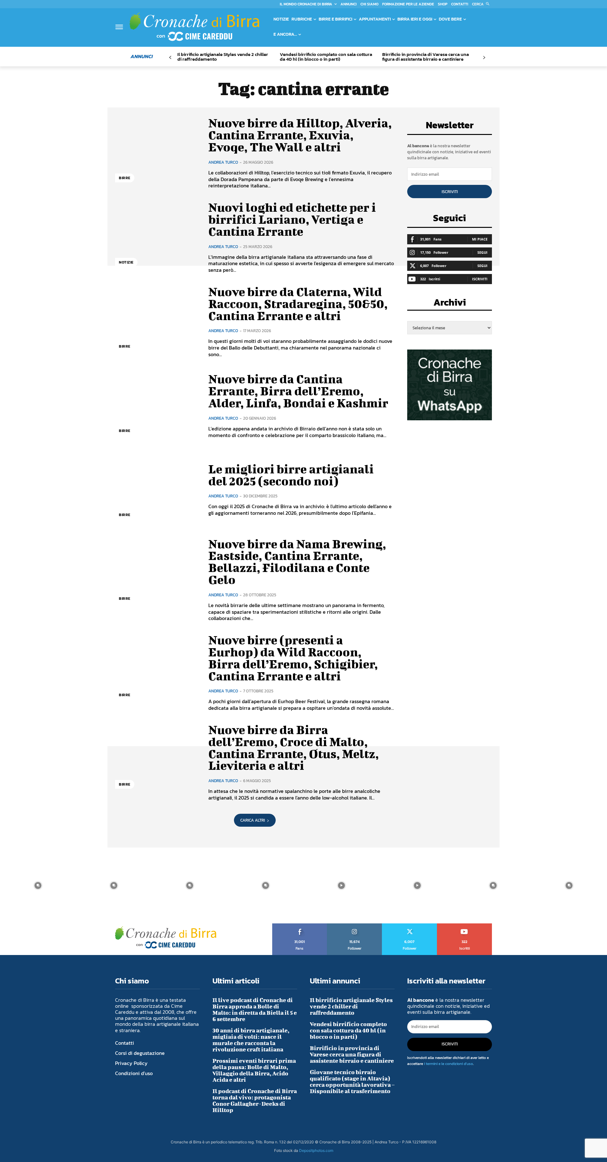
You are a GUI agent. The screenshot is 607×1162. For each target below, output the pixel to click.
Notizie (126, 262)
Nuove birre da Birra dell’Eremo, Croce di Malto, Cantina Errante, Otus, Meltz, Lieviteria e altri (293, 747)
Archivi (449, 304)
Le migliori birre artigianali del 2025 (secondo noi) (291, 475)
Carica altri (252, 820)
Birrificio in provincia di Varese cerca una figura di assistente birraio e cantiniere (425, 57)
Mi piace (479, 239)
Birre (125, 178)
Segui (482, 252)
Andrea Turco (223, 162)
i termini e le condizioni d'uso (448, 1064)
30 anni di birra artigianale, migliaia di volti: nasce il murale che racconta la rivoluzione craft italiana (250, 1040)
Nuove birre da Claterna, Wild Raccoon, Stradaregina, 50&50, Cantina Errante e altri (298, 304)
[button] (482, 4)
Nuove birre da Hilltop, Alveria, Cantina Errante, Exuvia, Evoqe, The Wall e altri (300, 135)
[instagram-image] (38, 885)
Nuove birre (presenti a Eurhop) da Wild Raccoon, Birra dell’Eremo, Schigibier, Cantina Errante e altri (293, 658)
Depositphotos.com (316, 1150)
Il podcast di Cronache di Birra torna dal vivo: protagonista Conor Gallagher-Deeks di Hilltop (254, 1100)
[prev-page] (170, 58)
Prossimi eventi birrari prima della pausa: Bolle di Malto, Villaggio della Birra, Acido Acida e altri (254, 1070)
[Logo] (194, 26)
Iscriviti (450, 192)
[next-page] (484, 58)
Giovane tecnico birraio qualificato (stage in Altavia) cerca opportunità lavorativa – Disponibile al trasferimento (352, 1081)
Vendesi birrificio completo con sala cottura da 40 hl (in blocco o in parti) (326, 57)
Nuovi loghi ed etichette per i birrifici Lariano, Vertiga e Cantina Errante (292, 219)
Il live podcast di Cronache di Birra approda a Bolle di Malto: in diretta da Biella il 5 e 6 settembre (254, 1009)
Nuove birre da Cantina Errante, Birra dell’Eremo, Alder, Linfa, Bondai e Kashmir (298, 391)
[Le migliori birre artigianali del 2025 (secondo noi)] (157, 489)
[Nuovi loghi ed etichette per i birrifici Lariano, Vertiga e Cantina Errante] (157, 237)
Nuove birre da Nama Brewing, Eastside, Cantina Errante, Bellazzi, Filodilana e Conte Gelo (297, 562)
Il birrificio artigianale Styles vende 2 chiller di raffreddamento (222, 57)
